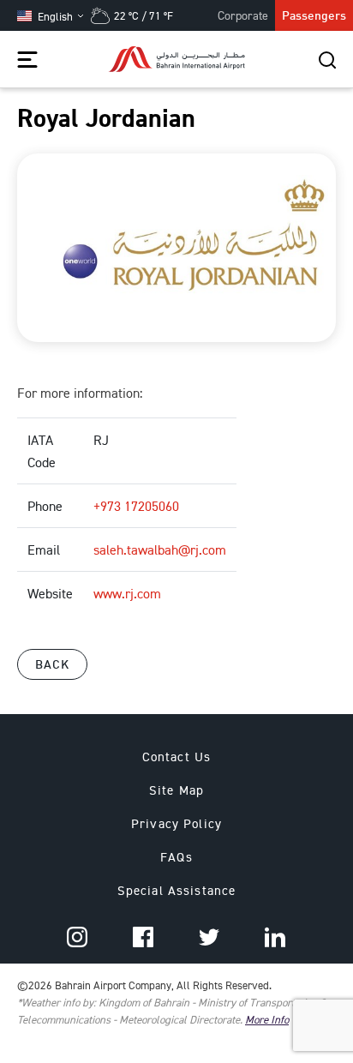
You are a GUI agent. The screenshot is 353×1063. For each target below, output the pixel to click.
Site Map (176, 790)
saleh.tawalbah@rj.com (159, 549)
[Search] (327, 59)
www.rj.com (127, 593)
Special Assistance (176, 890)
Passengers (314, 15)
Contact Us (176, 756)
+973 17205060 (136, 505)
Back (52, 664)
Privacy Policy (176, 823)
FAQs (176, 857)
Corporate (243, 15)
